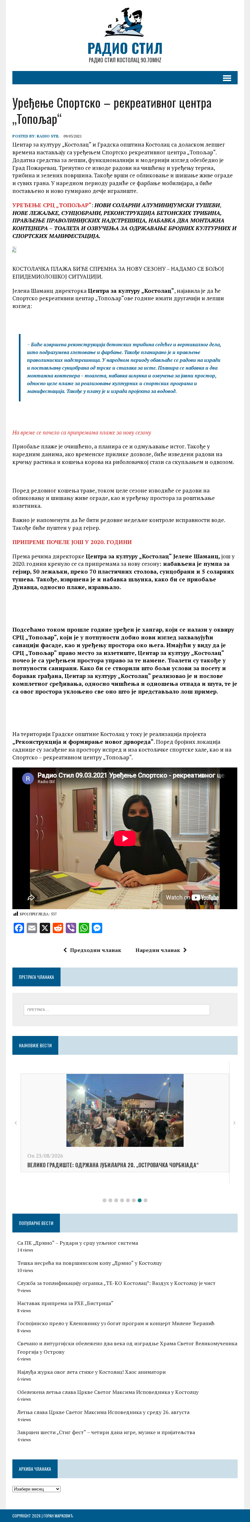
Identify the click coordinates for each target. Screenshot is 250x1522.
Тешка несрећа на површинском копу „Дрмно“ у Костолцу (89, 1262)
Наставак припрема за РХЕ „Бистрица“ (65, 1303)
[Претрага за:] (117, 1009)
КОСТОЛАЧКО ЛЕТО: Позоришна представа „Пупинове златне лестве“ (106, 1177)
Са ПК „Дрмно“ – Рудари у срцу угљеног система (77, 1242)
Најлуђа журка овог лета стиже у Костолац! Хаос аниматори (91, 1371)
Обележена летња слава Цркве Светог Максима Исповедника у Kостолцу (108, 1392)
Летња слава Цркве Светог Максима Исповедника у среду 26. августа (103, 1412)
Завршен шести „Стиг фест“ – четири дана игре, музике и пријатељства (106, 1432)
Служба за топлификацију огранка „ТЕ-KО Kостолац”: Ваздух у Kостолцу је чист (116, 1283)
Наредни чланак (157, 950)
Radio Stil (48, 136)
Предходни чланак (95, 950)
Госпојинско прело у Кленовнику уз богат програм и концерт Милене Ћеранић (116, 1323)
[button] (104, 1200)
